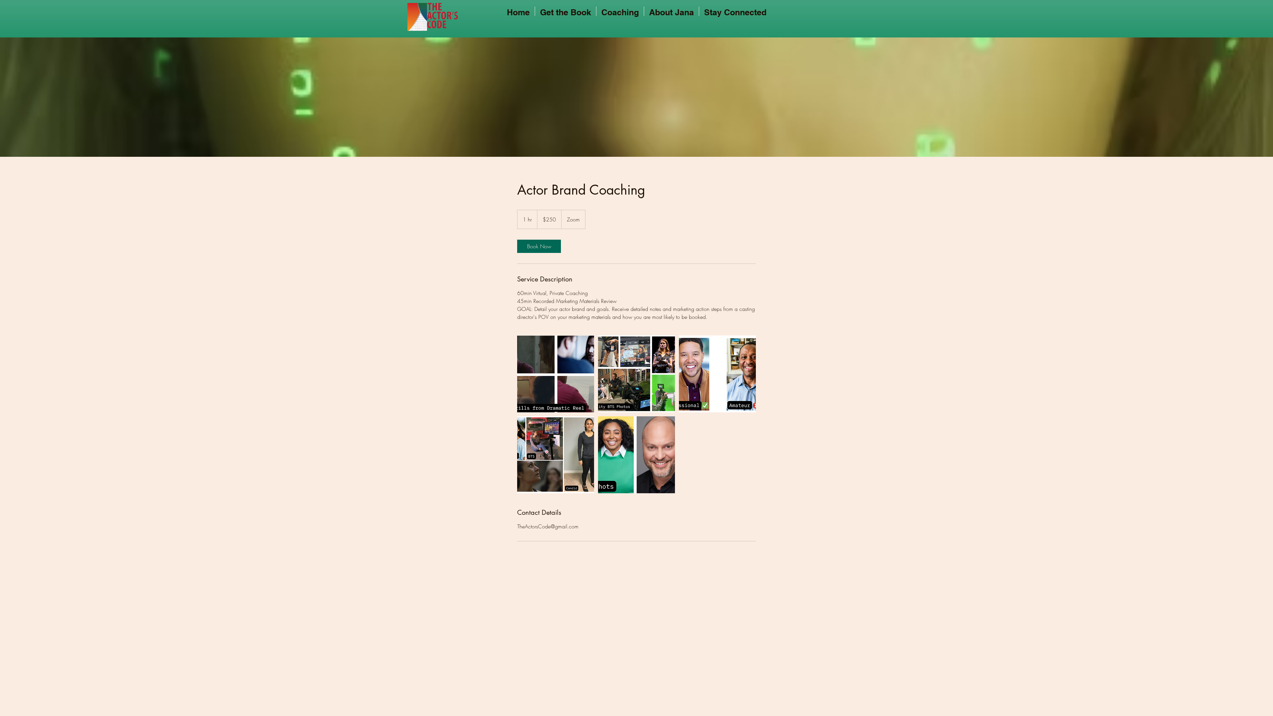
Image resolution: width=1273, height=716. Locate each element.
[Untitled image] (555, 373)
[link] (539, 246)
